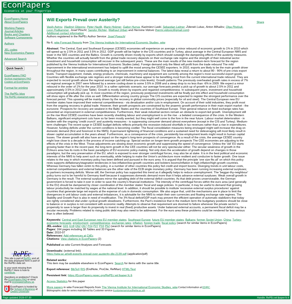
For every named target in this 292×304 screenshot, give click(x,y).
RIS (82, 269)
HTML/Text (129, 269)
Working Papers (14, 28)
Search (119, 263)
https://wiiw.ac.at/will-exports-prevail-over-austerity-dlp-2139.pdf (87, 253)
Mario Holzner (112, 26)
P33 (101, 226)
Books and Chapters (17, 34)
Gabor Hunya (131, 26)
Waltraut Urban (118, 30)
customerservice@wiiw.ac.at (129, 290)
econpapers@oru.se (23, 282)
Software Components (18, 37)
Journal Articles (13, 31)
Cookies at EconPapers (17, 82)
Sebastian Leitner (174, 26)
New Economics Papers (19, 52)
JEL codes (10, 49)
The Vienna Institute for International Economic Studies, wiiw (127, 42)
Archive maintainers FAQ (17, 79)
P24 (90, 226)
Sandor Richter (97, 30)
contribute (9, 272)
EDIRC (206, 287)
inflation (137, 222)
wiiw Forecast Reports (68, 42)
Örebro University (19, 291)
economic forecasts (59, 222)
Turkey (236, 219)
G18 (71, 226)
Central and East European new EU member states (94, 219)
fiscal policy (169, 222)
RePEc (27, 258)
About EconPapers (16, 21)
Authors (9, 43)
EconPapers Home (16, 18)
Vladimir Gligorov (74, 26)
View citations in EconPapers (79, 238)
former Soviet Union (209, 219)
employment (80, 222)
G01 (65, 226)
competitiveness (100, 222)
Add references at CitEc (78, 235)
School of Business (24, 289)
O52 (78, 226)
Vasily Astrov (54, 26)
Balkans (190, 219)
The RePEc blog (14, 93)
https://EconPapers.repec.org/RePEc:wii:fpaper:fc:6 (100, 275)
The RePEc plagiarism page (19, 97)
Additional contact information (65, 33)
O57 (84, 226)
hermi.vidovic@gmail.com (172, 30)
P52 (107, 226)
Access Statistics (57, 281)
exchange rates (121, 222)
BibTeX (75, 269)
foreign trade (152, 222)
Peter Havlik (94, 26)
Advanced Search (15, 58)
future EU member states (168, 219)
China (227, 219)
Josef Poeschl (116, 36)
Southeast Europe (139, 219)
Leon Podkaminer (58, 30)
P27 (95, 226)
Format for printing (16, 87)
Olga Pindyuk (234, 26)
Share (260, 22)
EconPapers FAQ (15, 75)
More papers (55, 287)
